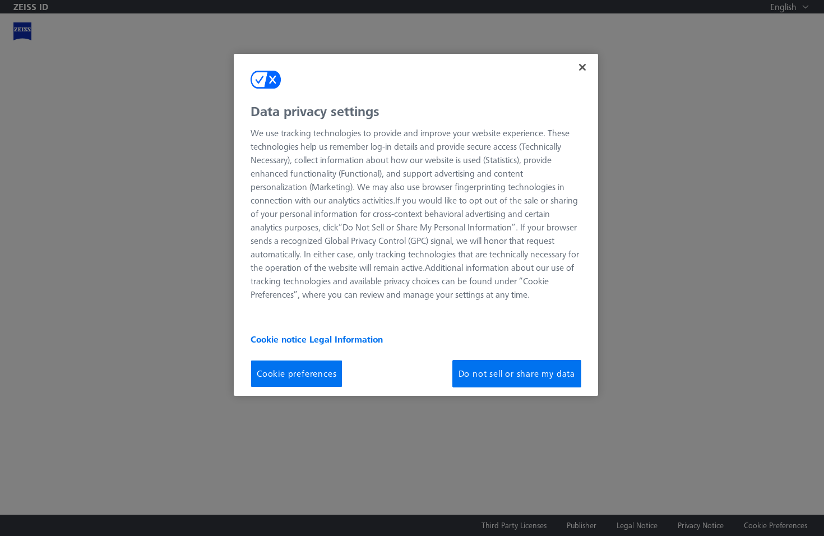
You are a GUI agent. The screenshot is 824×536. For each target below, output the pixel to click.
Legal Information (346, 339)
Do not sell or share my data (517, 373)
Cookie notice (280, 339)
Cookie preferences (296, 373)
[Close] (582, 67)
